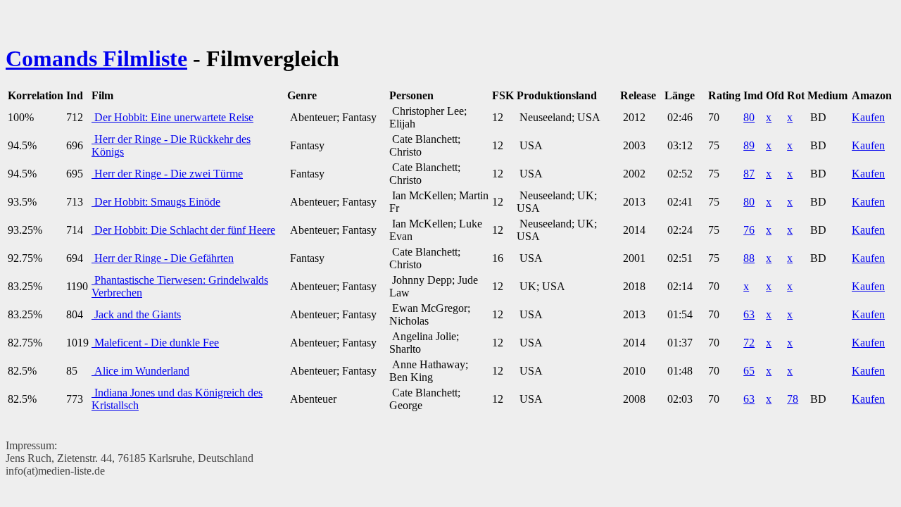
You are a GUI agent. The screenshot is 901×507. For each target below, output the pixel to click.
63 (749, 314)
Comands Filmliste (96, 58)
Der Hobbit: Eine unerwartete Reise (172, 117)
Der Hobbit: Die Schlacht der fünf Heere (183, 230)
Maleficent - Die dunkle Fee (155, 343)
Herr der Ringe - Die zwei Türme (167, 174)
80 (749, 117)
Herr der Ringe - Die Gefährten (163, 258)
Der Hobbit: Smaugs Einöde (156, 202)
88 (749, 258)
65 (749, 371)
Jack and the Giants (136, 314)
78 (792, 399)
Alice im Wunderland (140, 371)
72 (749, 343)
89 (749, 145)
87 (749, 174)
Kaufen (868, 117)
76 (749, 230)
